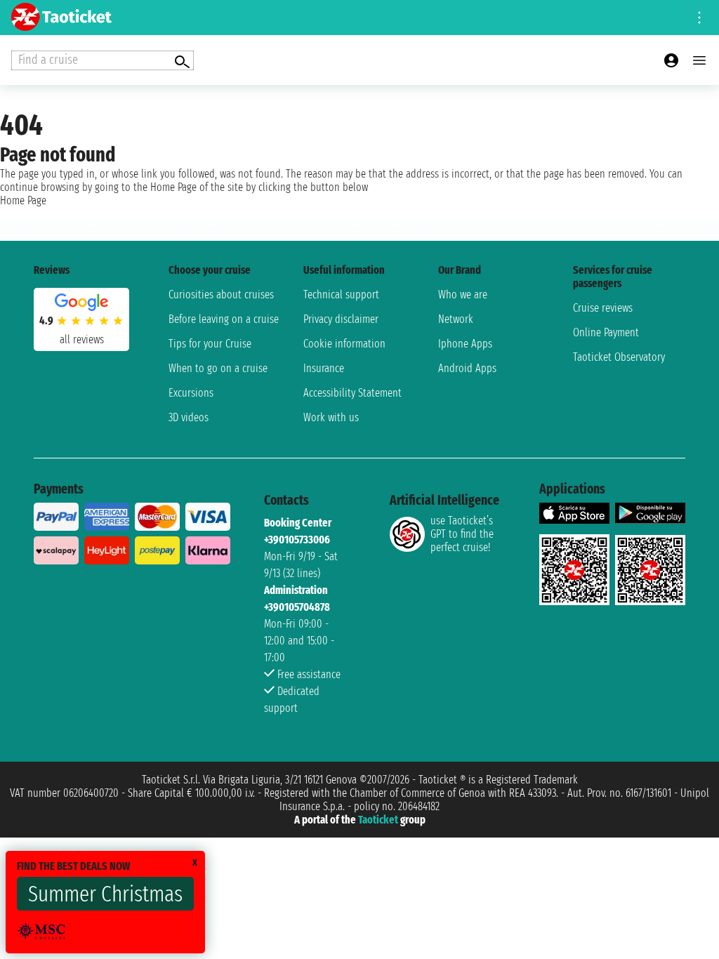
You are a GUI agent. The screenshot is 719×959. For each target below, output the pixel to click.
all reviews (82, 339)
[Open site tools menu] (699, 17)
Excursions (191, 392)
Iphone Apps (465, 343)
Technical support (341, 294)
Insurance (323, 368)
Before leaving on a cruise (224, 319)
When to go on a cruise (218, 368)
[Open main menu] (699, 60)
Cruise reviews (603, 308)
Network (455, 319)
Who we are (462, 294)
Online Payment (606, 332)
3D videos (189, 417)
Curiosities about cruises (221, 294)
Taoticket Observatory (619, 357)
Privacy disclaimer (340, 319)
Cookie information (344, 343)
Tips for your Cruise (210, 343)
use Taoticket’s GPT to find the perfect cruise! (462, 534)
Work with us (331, 417)
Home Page (23, 200)
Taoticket (378, 819)
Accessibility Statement (352, 392)
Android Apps (467, 368)
